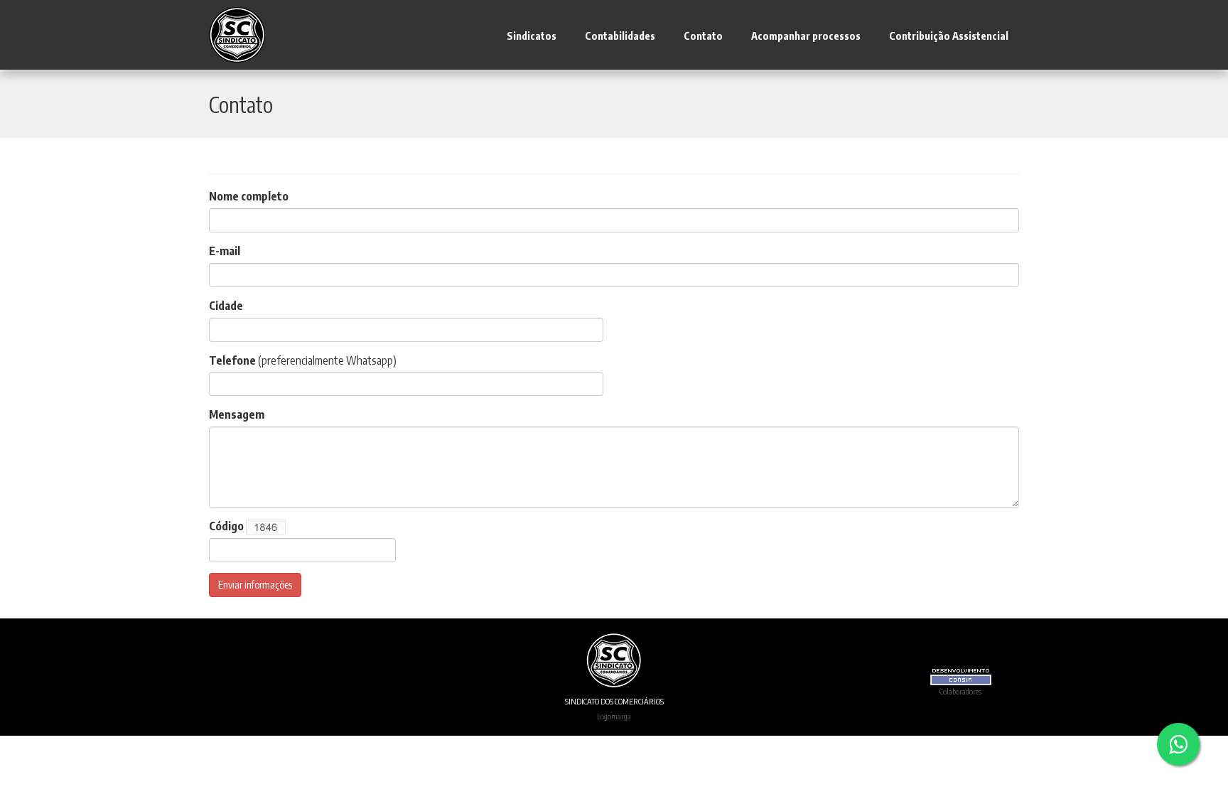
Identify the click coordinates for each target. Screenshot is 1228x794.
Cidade (226, 306)
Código (226, 526)
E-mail (224, 251)
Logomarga (614, 716)
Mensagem (236, 414)
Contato (703, 35)
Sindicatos (531, 35)
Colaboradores (960, 691)
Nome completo (249, 196)
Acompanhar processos (806, 35)
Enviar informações (255, 585)
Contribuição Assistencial (948, 35)
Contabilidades (620, 35)
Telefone (232, 360)
